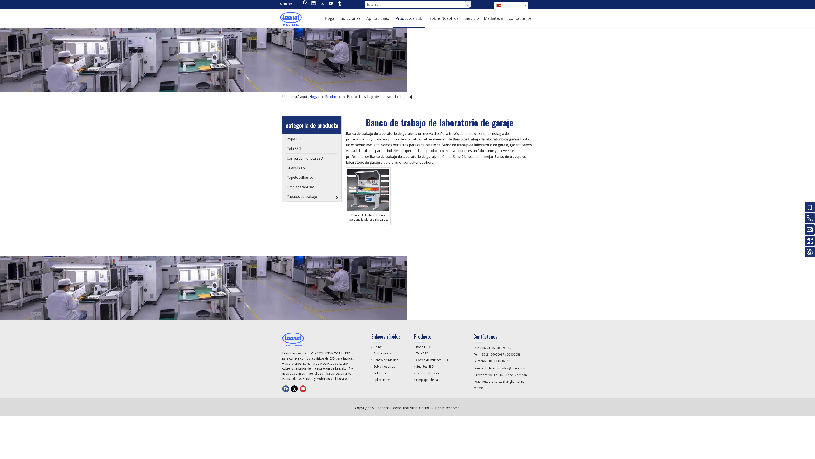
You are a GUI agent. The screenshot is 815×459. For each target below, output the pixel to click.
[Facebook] (304, 3)
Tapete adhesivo (427, 373)
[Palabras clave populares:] (468, 4)
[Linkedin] (313, 3)
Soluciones (381, 373)
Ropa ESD (423, 347)
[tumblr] (339, 3)
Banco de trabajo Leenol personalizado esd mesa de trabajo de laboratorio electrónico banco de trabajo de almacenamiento (368, 217)
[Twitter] (322, 3)
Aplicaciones (382, 380)
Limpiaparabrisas (427, 380)
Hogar (378, 347)
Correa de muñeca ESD (432, 360)
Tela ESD (422, 353)
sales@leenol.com (513, 368)
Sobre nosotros (384, 366)
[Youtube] (330, 3)
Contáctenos (382, 353)
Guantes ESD (425, 366)
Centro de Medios (386, 360)
